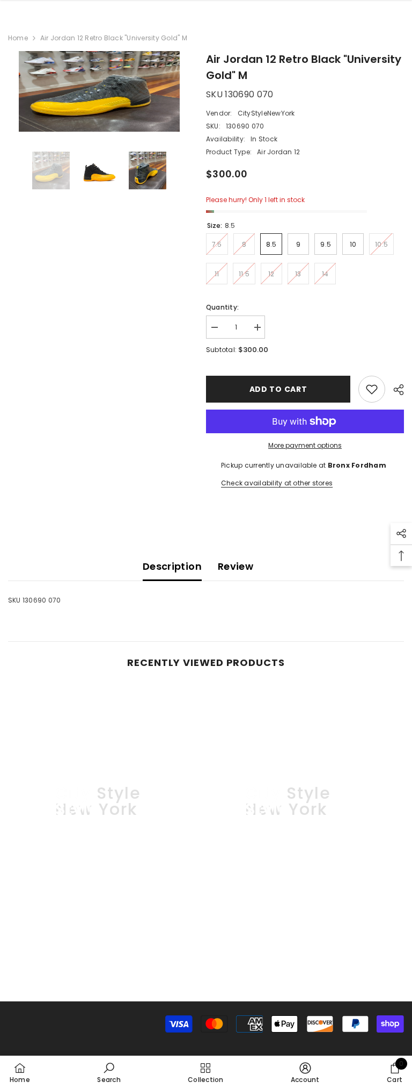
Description (172, 566)
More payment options (305, 445)
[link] (99, 944)
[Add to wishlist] (371, 389)
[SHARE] (394, 390)
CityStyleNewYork (266, 113)
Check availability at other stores (277, 483)
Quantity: (222, 307)
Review (235, 566)
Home (18, 37)
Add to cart (278, 389)
